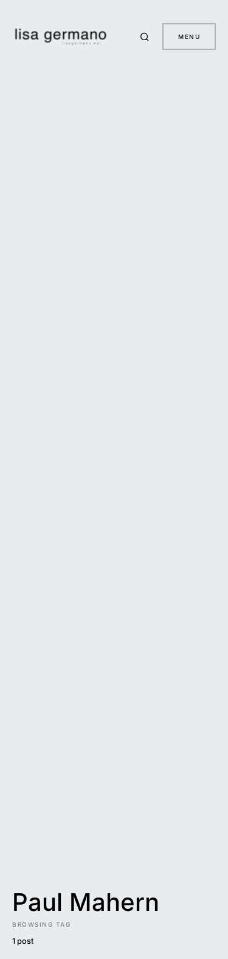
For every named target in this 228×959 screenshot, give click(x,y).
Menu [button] (189, 36)
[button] (146, 36)
